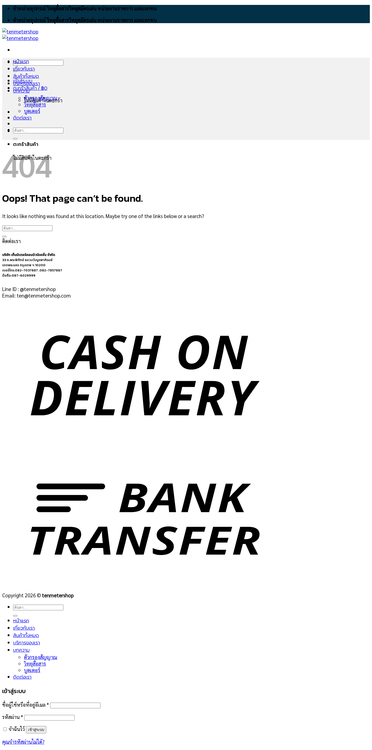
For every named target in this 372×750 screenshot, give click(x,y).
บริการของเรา (26, 83)
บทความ (21, 90)
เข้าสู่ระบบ (36, 730)
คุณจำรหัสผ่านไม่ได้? (23, 741)
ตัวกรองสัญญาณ (40, 97)
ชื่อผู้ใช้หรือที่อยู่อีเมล (25, 704)
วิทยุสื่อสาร (35, 104)
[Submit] (15, 139)
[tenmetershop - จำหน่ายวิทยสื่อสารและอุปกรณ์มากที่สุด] (20, 34)
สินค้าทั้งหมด (26, 76)
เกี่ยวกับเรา (24, 68)
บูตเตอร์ (32, 111)
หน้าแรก (21, 61)
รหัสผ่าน (12, 717)
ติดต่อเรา (22, 117)
